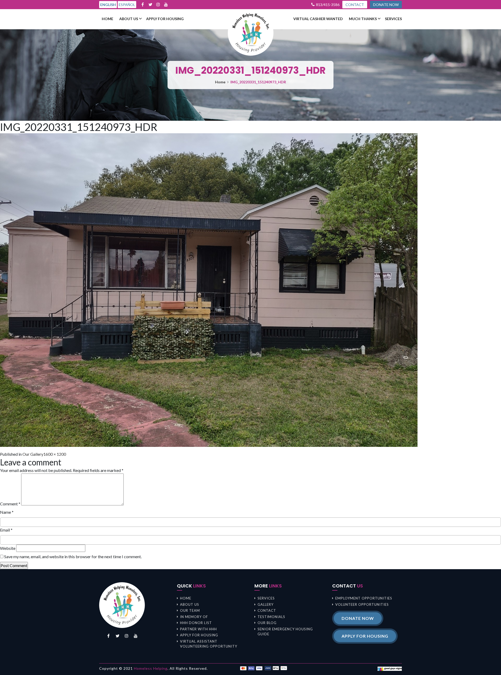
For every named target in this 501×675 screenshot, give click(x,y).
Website (7, 548)
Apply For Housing (165, 19)
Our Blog (267, 623)
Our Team (190, 610)
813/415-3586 (327, 4)
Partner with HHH (198, 629)
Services (393, 19)
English (108, 4)
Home (107, 19)
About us (128, 19)
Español (127, 4)
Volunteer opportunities (362, 604)
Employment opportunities (363, 598)
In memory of (194, 617)
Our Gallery (32, 454)
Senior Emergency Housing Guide (285, 631)
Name (7, 512)
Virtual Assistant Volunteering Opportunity (208, 644)
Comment (10, 503)
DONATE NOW (386, 4)
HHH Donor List (196, 623)
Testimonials (271, 617)
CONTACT (354, 4)
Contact (267, 610)
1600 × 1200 (54, 454)
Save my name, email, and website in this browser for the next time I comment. (73, 556)
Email (6, 529)
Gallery (265, 604)
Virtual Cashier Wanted (318, 19)
